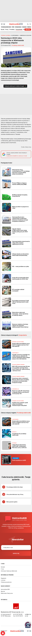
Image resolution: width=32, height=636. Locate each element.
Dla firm (28, 29)
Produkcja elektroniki (6, 27)
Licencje (3, 580)
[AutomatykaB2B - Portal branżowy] (17, 631)
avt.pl (26, 616)
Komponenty (18, 27)
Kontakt (3, 567)
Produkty (12, 29)
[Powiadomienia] (3, 633)
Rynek (2, 29)
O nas (2, 569)
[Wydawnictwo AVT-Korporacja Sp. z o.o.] (16, 606)
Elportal (3, 591)
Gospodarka (19, 29)
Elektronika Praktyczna (7, 593)
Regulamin (3, 578)
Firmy (6, 29)
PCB (13, 27)
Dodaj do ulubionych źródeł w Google (14, 86)
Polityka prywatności (6, 582)
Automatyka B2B (5, 589)
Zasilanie (24, 27)
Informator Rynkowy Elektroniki (9, 571)
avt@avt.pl (28, 614)
